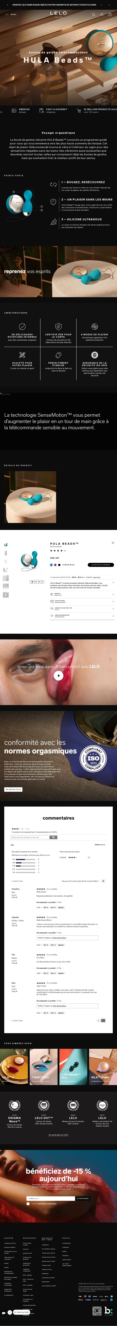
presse (6, 1263)
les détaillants (8, 1295)
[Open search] (93, 14)
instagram (65, 1247)
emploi (6, 1267)
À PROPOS (6, 120)
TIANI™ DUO (40, 1077)
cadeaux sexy (46, 1265)
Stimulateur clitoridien (101, 1081)
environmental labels (27, 1290)
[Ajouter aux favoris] (113, 543)
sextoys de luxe (47, 1269)
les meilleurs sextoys (48, 1249)
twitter (64, 1251)
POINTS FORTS (19, 120)
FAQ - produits (28, 1285)
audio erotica (66, 1259)
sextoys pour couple (48, 1261)
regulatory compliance (27, 1270)
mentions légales (9, 1247)
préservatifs (45, 1282)
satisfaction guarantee (27, 1264)
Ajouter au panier (105, 120)
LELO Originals (28, 1309)
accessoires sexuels (48, 1277)
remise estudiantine (29, 1305)
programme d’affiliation (8, 1290)
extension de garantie (27, 1258)
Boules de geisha (69, 1081)
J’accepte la (44, 1203)
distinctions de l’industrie (9, 1258)
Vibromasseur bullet (10, 1081)
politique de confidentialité (9, 1272)
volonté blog (66, 1243)
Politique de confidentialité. (47, 1203)
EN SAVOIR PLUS (13, 789)
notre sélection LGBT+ (49, 1286)
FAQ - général (27, 1275)
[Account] (102, 14)
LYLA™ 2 (8, 1077)
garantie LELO (27, 1253)
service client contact (27, 1244)
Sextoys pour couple (40, 1081)
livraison (25, 1249)
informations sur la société (10, 1252)
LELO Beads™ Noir (71, 1076)
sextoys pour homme (49, 1257)
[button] (11, 4)
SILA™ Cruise (100, 1077)
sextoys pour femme (48, 1253)
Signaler (61, 907)
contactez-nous (28, 1295)
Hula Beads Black (59, 938)
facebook (65, 1255)
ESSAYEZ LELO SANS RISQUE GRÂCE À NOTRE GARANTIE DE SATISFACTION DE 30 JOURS (58, 5)
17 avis (28, 829)
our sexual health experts (67, 1264)
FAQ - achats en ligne (28, 1280)
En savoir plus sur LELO (58, 1135)
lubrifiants (45, 1273)
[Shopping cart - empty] (110, 14)
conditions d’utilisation (8, 1284)
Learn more (96, 577)
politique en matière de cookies (10, 1278)
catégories (45, 1245)
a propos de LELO (10, 1243)
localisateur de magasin (28, 1300)
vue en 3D (38, 582)
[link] (16, 829)
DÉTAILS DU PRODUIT (37, 120)
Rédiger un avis (100, 845)
